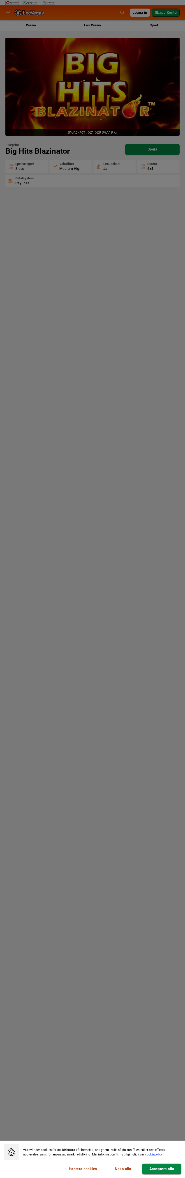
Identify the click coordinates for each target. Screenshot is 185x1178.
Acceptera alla (161, 1169)
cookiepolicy (154, 1154)
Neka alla (123, 1169)
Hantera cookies (83, 1169)
